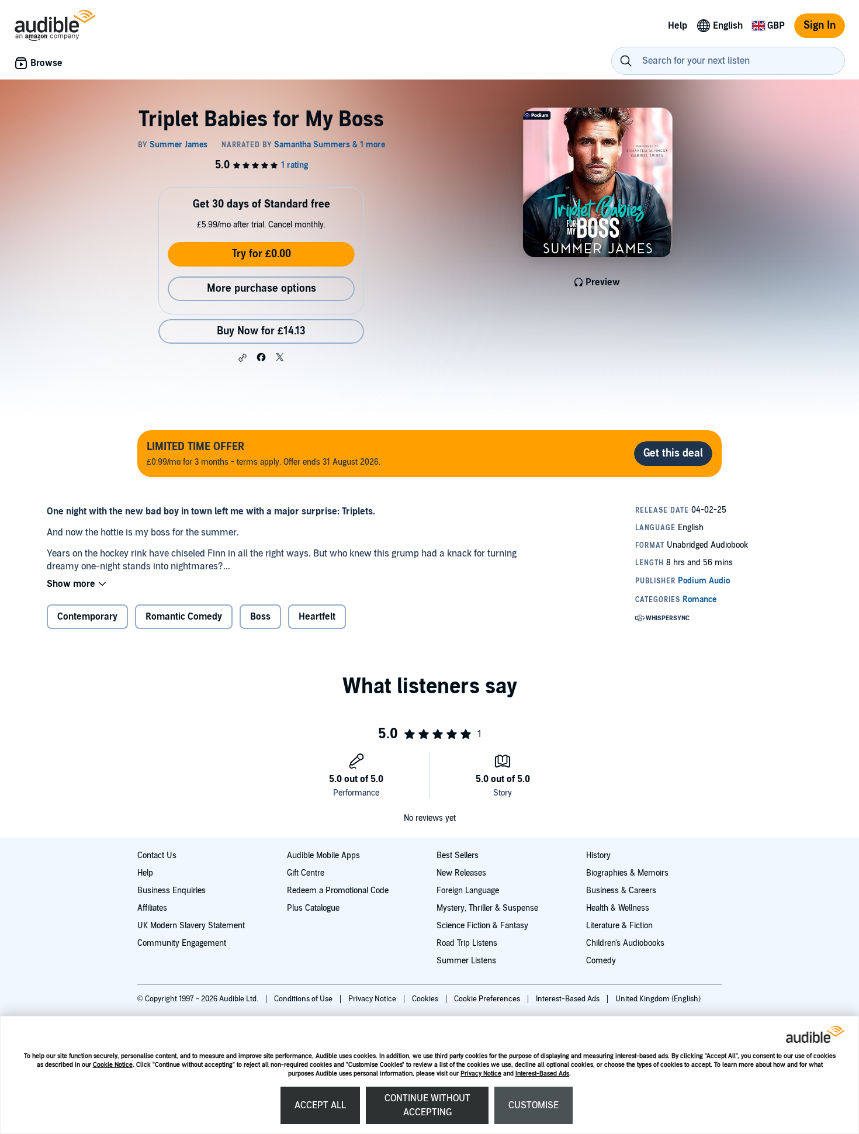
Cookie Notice (113, 1065)
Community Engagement (181, 943)
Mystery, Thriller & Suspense (487, 908)
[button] (242, 357)
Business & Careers (621, 891)
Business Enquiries (171, 891)
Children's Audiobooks (625, 943)
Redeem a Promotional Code (338, 891)
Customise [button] (533, 1105)
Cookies (426, 999)
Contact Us (156, 855)
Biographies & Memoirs (627, 873)
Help (145, 873)
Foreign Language (468, 891)
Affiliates (152, 908)
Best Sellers (458, 855)
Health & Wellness (617, 908)
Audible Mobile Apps (323, 855)
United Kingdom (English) (658, 999)
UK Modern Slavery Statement (191, 926)
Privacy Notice (480, 1073)
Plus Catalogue (313, 908)
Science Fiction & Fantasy (482, 926)
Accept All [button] (320, 1105)
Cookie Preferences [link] (487, 999)
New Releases (461, 873)
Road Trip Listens (467, 943)
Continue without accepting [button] (427, 1105)
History (598, 855)
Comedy (601, 961)
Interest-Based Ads (542, 1073)
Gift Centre (305, 873)
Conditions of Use (304, 999)
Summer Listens (466, 961)
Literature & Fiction (619, 926)
